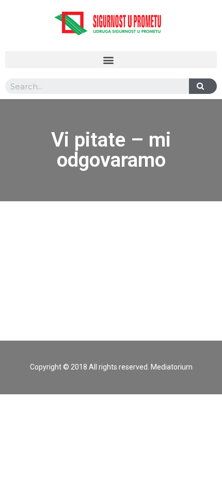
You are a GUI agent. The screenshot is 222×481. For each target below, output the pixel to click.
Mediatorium (172, 367)
